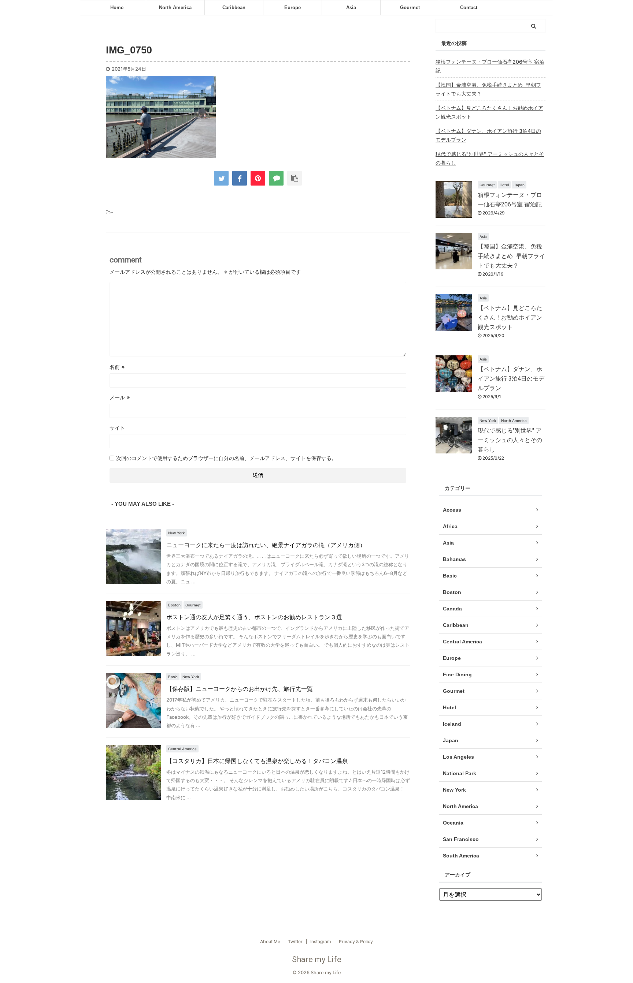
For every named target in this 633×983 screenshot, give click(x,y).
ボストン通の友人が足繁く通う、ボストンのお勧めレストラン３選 (254, 617)
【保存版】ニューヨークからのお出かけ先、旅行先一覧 (239, 688)
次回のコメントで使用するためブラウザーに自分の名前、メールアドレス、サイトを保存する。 (226, 458)
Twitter (295, 941)
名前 (117, 367)
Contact (468, 7)
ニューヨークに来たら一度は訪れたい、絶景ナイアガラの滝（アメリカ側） (266, 545)
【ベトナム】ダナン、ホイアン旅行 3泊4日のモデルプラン (488, 135)
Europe (292, 7)
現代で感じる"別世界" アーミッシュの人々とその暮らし (490, 158)
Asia (351, 7)
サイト (117, 428)
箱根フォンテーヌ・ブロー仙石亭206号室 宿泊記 (490, 66)
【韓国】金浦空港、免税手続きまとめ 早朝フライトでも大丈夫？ (488, 89)
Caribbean (233, 7)
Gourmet (410, 7)
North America (175, 7)
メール (120, 397)
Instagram (320, 941)
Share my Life (316, 959)
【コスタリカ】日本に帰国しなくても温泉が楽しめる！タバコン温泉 (257, 761)
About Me (270, 941)
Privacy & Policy (356, 941)
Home (116, 7)
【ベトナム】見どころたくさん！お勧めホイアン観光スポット (489, 112)
